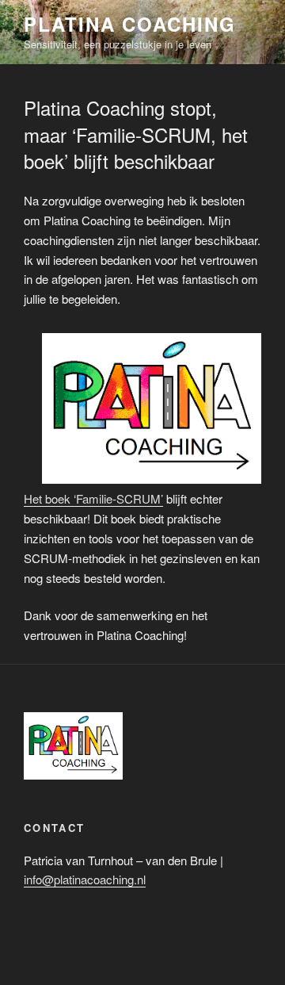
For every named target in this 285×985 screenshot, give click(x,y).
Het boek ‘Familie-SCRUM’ (93, 498)
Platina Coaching (130, 23)
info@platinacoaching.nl (85, 879)
